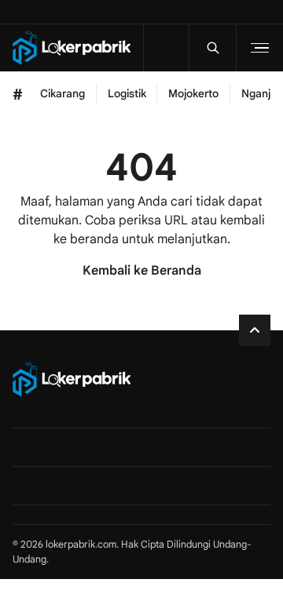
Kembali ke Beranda (142, 271)
